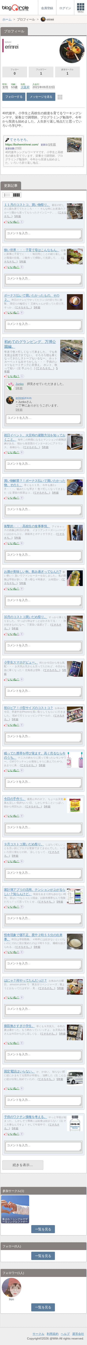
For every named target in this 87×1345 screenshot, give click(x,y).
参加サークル (67, 71)
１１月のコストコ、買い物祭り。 (27, 205)
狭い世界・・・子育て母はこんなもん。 (31, 250)
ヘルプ (65, 1333)
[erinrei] (10, 400)
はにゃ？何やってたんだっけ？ (25, 980)
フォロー (15, 71)
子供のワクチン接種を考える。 (25, 1117)
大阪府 (25, 87)
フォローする (13, 96)
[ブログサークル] (15, 7)
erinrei (20, 397)
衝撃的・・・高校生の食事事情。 (27, 526)
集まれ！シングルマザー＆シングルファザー (15, 1220)
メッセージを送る (41, 96)
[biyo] (11, 1287)
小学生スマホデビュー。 (21, 662)
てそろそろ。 (23, 307)
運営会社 (78, 1333)
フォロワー (41, 71)
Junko (20, 384)
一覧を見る (43, 1229)
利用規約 (52, 1333)
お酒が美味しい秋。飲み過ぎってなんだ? (32, 572)
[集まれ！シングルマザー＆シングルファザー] (15, 1208)
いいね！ (13, 221)
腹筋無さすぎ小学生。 (19, 1026)
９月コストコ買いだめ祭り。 (24, 844)
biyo (11, 1299)
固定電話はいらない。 (19, 1071)
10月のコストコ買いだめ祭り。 (25, 617)
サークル (38, 1333)
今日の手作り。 (15, 799)
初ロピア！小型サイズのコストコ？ (28, 708)
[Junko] (10, 386)
